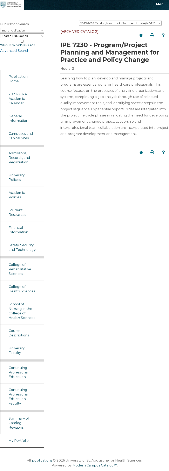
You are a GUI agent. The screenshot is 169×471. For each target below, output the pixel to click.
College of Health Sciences (22, 289)
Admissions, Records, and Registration (19, 157)
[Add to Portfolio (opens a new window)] (141, 35)
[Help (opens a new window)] (163, 35)
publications (42, 460)
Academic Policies (17, 195)
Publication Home (18, 79)
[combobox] (120, 23)
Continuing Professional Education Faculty (19, 396)
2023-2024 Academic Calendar (18, 98)
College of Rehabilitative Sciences (20, 269)
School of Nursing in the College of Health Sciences (22, 311)
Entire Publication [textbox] (13, 30)
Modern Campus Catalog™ (95, 465)
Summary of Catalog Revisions (19, 422)
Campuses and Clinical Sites (21, 136)
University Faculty (17, 350)
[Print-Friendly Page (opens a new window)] (152, 35)
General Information (18, 118)
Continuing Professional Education (19, 372)
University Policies (17, 177)
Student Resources (17, 212)
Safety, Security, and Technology (22, 247)
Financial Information (18, 230)
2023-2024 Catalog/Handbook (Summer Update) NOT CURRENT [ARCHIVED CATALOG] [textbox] (120, 23)
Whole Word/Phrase (18, 45)
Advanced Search (14, 51)
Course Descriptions (19, 333)
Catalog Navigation (18, 65)
